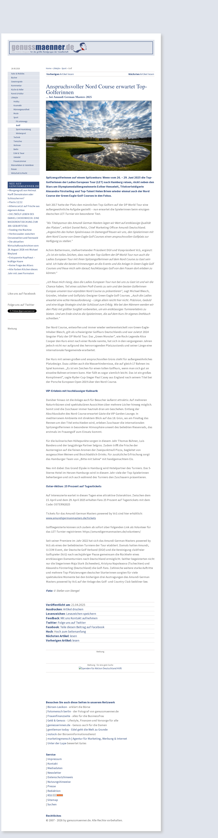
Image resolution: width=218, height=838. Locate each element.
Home (48, 68)
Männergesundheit (21, 109)
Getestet (17, 157)
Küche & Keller (17, 89)
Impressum (54, 759)
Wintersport (21, 133)
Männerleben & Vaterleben (22, 165)
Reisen (14, 169)
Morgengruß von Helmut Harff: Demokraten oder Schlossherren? (22, 194)
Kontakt (52, 763)
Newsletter (54, 772)
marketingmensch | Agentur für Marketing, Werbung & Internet (87, 738)
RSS (49, 795)
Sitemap (52, 800)
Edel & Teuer (19, 153)
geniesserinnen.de (58, 725)
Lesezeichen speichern (81, 614)
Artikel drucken (73, 609)
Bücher (14, 77)
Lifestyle (56, 68)
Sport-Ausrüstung (23, 129)
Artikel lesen (60, 74)
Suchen (51, 804)
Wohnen (17, 145)
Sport (64, 68)
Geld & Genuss (56, 720)
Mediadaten (54, 768)
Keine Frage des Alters (21, 265)
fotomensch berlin (59, 711)
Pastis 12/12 (15, 202)
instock (52, 734)
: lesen (61, 636)
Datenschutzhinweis (60, 777)
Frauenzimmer (20, 161)
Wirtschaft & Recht (19, 173)
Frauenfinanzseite (58, 716)
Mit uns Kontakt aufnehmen (79, 618)
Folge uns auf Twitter (72, 622)
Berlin (16, 149)
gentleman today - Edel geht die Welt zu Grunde (77, 729)
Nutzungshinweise (59, 782)
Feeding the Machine (20, 229)
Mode (16, 113)
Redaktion (53, 791)
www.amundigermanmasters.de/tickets (71, 518)
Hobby (16, 101)
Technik (17, 137)
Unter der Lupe (56, 743)
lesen (62, 640)
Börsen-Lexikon (57, 707)
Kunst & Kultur (17, 93)
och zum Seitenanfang (71, 631)
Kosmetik (18, 105)
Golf (18, 125)
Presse (51, 786)
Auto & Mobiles (17, 73)
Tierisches (18, 141)
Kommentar (16, 85)
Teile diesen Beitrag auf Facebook (82, 627)
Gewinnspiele (16, 81)
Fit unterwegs (21, 121)
